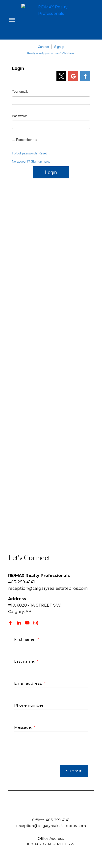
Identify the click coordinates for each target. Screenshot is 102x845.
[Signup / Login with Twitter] (61, 76)
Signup (59, 46)
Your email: (20, 91)
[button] (10, 623)
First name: (25, 639)
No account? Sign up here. (31, 161)
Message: (23, 727)
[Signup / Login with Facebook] (85, 76)
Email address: (28, 683)
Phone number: (29, 705)
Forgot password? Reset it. (31, 153)
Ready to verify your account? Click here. (51, 53)
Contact (43, 46)
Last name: (25, 661)
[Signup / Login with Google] (73, 76)
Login (51, 172)
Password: (19, 115)
